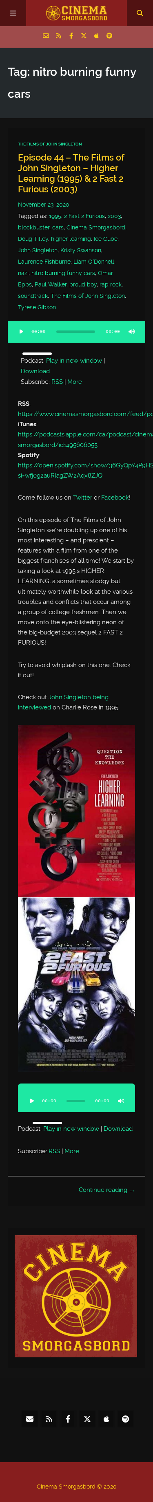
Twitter (82, 497)
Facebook (115, 497)
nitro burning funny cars (63, 273)
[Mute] (131, 332)
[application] (77, 336)
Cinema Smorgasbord (96, 227)
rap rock (111, 284)
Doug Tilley (33, 239)
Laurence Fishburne (44, 261)
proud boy (83, 284)
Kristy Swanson (80, 250)
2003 (114, 216)
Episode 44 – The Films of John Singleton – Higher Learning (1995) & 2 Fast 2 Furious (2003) (71, 173)
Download (35, 371)
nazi (23, 273)
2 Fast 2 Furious (84, 216)
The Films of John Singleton (50, 144)
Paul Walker (51, 284)
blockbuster (33, 227)
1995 (55, 216)
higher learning (71, 239)
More (74, 381)
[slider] (37, 354)
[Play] (22, 332)
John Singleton (38, 250)
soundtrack (33, 296)
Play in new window (74, 360)
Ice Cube (106, 239)
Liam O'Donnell (93, 261)
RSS (57, 381)
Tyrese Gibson (37, 307)
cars (58, 227)
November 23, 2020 (43, 204)
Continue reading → (107, 1190)
